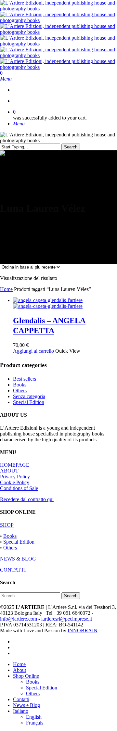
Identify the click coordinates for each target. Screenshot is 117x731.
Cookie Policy (14, 482)
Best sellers (24, 379)
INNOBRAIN (83, 630)
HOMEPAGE (14, 465)
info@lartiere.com (18, 619)
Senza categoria (29, 396)
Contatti (21, 699)
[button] (6, 79)
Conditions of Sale (19, 488)
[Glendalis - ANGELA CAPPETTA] (48, 303)
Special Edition (28, 402)
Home (6, 289)
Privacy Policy (15, 476)
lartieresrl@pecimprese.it (66, 619)
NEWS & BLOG (18, 558)
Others (20, 390)
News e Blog (26, 705)
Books (19, 384)
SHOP (7, 525)
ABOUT (9, 470)
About (19, 670)
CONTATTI (13, 570)
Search (70, 147)
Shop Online (26, 676)
